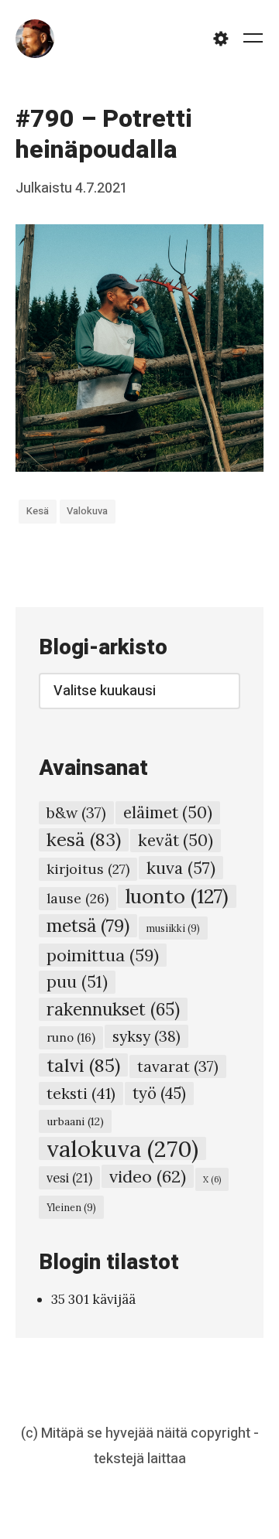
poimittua (102, 955)
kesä (37, 510)
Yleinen (71, 1207)
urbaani (75, 1121)
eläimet (167, 812)
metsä (87, 925)
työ (159, 1093)
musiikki (173, 928)
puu (77, 981)
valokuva (87, 510)
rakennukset (113, 1009)
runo (70, 1037)
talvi (83, 1065)
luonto (177, 896)
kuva (180, 868)
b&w (76, 813)
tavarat (178, 1066)
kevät (175, 840)
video (147, 1176)
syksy (146, 1036)
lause (77, 898)
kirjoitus (87, 869)
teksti (80, 1093)
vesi (69, 1177)
